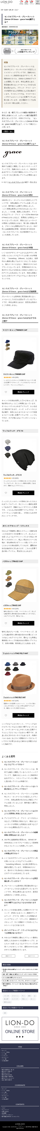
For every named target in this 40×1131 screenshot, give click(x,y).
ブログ (16, 9)
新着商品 (26, 3)
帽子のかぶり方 (6, 1073)
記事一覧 (11, 9)
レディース (23, 115)
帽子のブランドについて (8, 1078)
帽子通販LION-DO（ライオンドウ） (11, 1116)
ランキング (32, 3)
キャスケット (5, 1057)
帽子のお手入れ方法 (7, 1074)
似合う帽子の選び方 (7, 1080)
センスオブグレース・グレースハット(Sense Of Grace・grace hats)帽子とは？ (20, 121)
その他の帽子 (5, 1060)
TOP (2, 9)
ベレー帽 (4, 1059)
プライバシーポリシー (7, 1115)
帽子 (13, 112)
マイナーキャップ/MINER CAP (14, 374)
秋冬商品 (21, 3)
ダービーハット (15, 995)
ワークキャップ (28, 400)
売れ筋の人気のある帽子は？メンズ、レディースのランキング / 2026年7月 (20, 970)
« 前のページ (8, 956)
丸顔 (5, 1012)
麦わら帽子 (6, 999)
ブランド (18, 112)
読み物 (6, 9)
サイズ (4, 112)
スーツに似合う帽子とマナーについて (12, 977)
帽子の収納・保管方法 (7, 1076)
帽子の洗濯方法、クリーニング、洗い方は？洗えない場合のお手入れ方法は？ (20, 984)
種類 (25, 112)
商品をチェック (23, 392)
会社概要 (4, 1113)
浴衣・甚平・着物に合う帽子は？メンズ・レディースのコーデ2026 (20, 974)
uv (34, 995)
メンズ (14, 115)
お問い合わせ (5, 1111)
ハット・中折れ (6, 1052)
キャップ (4, 1050)
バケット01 (6, 995)
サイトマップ (5, 1109)
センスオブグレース (16, 182)
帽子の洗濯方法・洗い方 (8, 1069)
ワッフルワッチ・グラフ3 (12, 475)
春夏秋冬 (32, 112)
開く (11, 131)
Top (35, 1124)
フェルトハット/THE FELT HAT (14, 697)
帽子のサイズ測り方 (7, 1071)
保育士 (29, 995)
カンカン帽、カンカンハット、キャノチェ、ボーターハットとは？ (19, 980)
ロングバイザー (15, 999)
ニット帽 (4, 1054)
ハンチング (4, 1055)
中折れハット (24, 999)
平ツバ (23, 995)
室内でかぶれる (7, 1002)
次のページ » (31, 956)
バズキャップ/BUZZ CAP (12, 605)
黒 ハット (33, 999)
